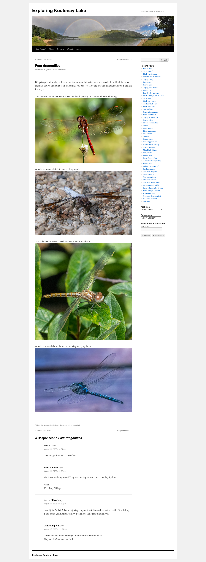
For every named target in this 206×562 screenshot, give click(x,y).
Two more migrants (150, 171)
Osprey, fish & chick (150, 112)
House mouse (148, 128)
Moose (145, 125)
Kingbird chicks (124, 59)
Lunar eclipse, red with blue (153, 188)
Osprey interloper (149, 147)
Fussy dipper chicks (150, 141)
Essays (60, 49)
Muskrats (146, 201)
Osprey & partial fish (150, 117)
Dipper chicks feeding (151, 144)
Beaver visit (147, 90)
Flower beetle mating (150, 122)
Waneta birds (147, 163)
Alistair (63, 69)
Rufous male (147, 155)
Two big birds (148, 109)
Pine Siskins (147, 133)
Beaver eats (147, 82)
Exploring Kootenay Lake (59, 10)
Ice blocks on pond (150, 198)
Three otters (147, 98)
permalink (76, 425)
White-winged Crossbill (151, 190)
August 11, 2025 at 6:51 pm (55, 449)
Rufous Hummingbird (151, 166)
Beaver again (147, 84)
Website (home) (74, 49)
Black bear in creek (150, 74)
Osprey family (148, 79)
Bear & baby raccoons (151, 93)
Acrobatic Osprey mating (152, 160)
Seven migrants (148, 174)
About (51, 49)
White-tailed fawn (149, 114)
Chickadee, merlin (149, 179)
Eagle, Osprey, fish (150, 158)
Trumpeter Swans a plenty (152, 196)
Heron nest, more (43, 59)
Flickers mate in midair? (151, 185)
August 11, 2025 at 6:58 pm (55, 471)
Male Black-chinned (150, 150)
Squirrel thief (147, 71)
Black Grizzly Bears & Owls (153, 95)
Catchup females (149, 169)
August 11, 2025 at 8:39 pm (55, 503)
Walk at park (147, 68)
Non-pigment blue (149, 177)
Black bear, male (149, 106)
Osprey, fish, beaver (150, 87)
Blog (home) (40, 49)
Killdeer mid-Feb (149, 193)
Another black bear (150, 103)
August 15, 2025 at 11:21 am (55, 529)
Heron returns (148, 139)
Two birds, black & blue (151, 182)
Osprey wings (148, 120)
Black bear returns (149, 101)
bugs (57, 425)
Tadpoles (146, 136)
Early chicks (147, 152)
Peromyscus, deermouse (151, 76)
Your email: (145, 226)
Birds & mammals (149, 131)
